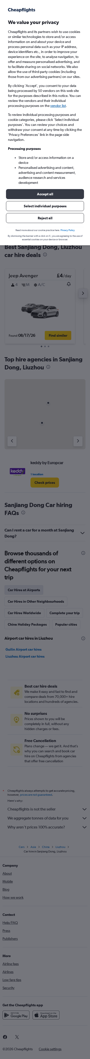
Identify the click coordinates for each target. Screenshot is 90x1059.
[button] (45, 194)
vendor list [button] (58, 106)
